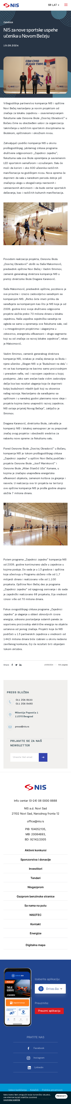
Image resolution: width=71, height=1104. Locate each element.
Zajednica (8, 22)
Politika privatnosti (52, 1090)
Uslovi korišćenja (18, 1090)
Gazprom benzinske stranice (35, 896)
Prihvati (61, 1096)
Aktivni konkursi (35, 850)
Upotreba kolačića (11, 1100)
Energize (35, 933)
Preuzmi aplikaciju (49, 1011)
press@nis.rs (22, 726)
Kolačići (34, 1090)
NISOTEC (35, 915)
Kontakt (35, 924)
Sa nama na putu (35, 905)
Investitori (35, 868)
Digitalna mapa (35, 945)
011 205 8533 (24, 700)
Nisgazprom (36, 887)
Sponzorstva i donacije (36, 859)
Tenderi (35, 878)
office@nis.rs (35, 821)
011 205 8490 (24, 704)
